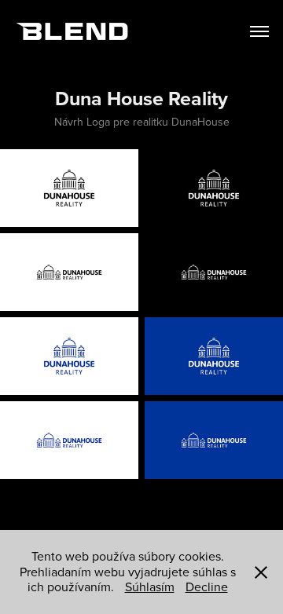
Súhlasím (150, 586)
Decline (207, 586)
